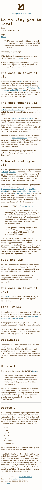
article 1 (5, 172)
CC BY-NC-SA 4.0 (25, 477)
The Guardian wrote (24, 206)
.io (21, 81)
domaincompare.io (19, 138)
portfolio (20, 13)
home (12, 13)
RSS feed (6, 483)
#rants (3, 37)
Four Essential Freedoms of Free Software (19, 317)
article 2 (12, 172)
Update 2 (19, 58)
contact (28, 13)
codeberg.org (18, 479)
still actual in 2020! (22, 193)
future (34, 371)
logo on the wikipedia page (22, 118)
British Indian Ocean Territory (13, 110)
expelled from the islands (27, 191)
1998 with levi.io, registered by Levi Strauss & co (20, 89)
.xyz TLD (7, 296)
